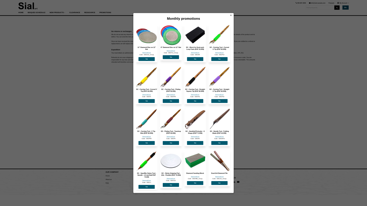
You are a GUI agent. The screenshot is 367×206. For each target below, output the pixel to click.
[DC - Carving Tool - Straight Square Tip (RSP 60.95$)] (195, 77)
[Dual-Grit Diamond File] (219, 161)
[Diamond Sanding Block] (195, 161)
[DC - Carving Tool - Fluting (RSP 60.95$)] (170, 77)
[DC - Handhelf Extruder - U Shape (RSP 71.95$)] (195, 119)
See (147, 59)
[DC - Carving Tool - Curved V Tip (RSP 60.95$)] (146, 77)
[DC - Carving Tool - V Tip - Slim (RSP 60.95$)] (146, 119)
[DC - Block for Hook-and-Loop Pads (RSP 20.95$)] (195, 35)
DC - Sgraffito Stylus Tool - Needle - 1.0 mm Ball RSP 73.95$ (146, 175)
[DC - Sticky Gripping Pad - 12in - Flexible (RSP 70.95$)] (170, 161)
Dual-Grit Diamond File (219, 173)
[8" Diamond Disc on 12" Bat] (170, 35)
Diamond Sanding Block (195, 173)
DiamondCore (146, 52)
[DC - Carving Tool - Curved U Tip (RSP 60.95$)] (219, 35)
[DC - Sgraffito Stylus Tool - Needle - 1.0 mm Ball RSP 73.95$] (146, 161)
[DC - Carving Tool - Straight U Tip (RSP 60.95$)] (219, 77)
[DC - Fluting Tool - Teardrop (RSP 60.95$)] (170, 119)
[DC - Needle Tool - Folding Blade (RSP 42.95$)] (219, 119)
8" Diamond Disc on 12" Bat (171, 47)
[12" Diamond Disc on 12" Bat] (146, 35)
